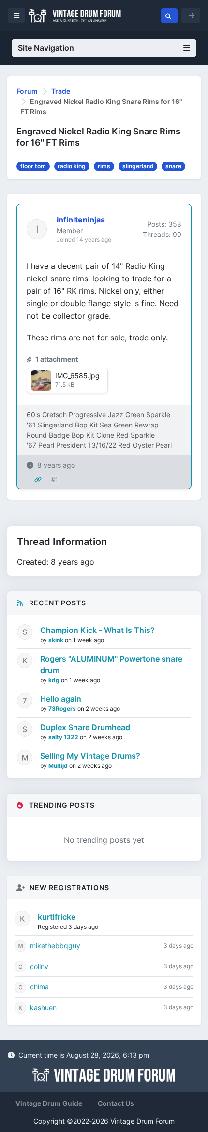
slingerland (138, 166)
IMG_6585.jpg (77, 375)
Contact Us (116, 1103)
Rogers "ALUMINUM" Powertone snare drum (111, 664)
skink (56, 640)
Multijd (58, 765)
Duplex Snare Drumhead (85, 727)
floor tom (33, 166)
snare (173, 166)
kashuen (43, 1007)
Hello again (60, 699)
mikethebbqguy (55, 945)
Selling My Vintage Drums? (90, 756)
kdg (54, 680)
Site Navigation (46, 48)
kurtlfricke (56, 917)
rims (104, 166)
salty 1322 (64, 737)
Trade (60, 91)
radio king (72, 166)
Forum (27, 91)
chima (39, 987)
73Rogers (62, 708)
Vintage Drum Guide (48, 1103)
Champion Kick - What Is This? (97, 630)
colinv (39, 966)
